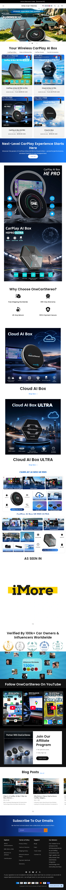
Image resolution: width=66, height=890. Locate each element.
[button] (3, 6)
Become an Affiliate (7, 854)
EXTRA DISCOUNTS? (54, 885)
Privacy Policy (23, 843)
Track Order (37, 851)
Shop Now (32, 203)
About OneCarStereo (8, 844)
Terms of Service (24, 847)
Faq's (35, 847)
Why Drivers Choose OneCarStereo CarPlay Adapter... (45, 797)
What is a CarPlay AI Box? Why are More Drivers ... (15, 797)
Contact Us (37, 854)
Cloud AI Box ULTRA (49, 88)
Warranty (22, 864)
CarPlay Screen (39, 52)
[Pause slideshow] (36, 43)
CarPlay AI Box (12, 52)
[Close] (61, 885)
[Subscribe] (45, 830)
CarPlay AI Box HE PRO (17, 130)
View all (42, 773)
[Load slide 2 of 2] (32, 43)
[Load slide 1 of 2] (30, 43)
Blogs (35, 843)
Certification (8, 858)
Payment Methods (24, 860)
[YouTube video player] (53, 708)
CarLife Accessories (52, 52)
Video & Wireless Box (25, 52)
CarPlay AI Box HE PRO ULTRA (17, 88)
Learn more (42, 758)
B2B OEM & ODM (9, 849)
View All (33, 156)
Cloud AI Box (49, 130)
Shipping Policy (23, 851)
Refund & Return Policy (24, 855)
